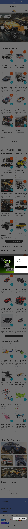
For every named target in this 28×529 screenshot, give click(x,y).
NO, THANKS (21, 269)
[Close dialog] (27, 256)
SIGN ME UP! (21, 267)
